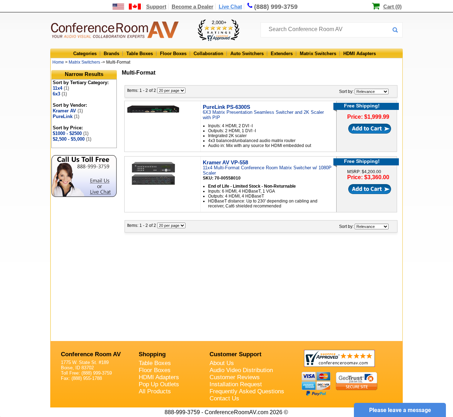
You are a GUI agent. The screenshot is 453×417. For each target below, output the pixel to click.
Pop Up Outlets (159, 384)
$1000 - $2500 (70, 133)
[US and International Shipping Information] (127, 7)
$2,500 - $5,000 (72, 139)
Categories (85, 53)
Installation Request (236, 384)
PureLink (66, 116)
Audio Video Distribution (241, 370)
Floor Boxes (173, 53)
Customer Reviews (235, 377)
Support (156, 7)
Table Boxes (139, 53)
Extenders (282, 53)
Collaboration (208, 53)
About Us (222, 363)
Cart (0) (392, 7)
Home (58, 62)
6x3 (60, 93)
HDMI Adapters (359, 53)
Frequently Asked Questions (247, 391)
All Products (155, 391)
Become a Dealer (192, 7)
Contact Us (224, 398)
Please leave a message (400, 410)
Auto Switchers (247, 53)
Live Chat (230, 7)
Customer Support (236, 354)
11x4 (61, 88)
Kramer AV (68, 110)
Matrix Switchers (318, 53)
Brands (111, 53)
